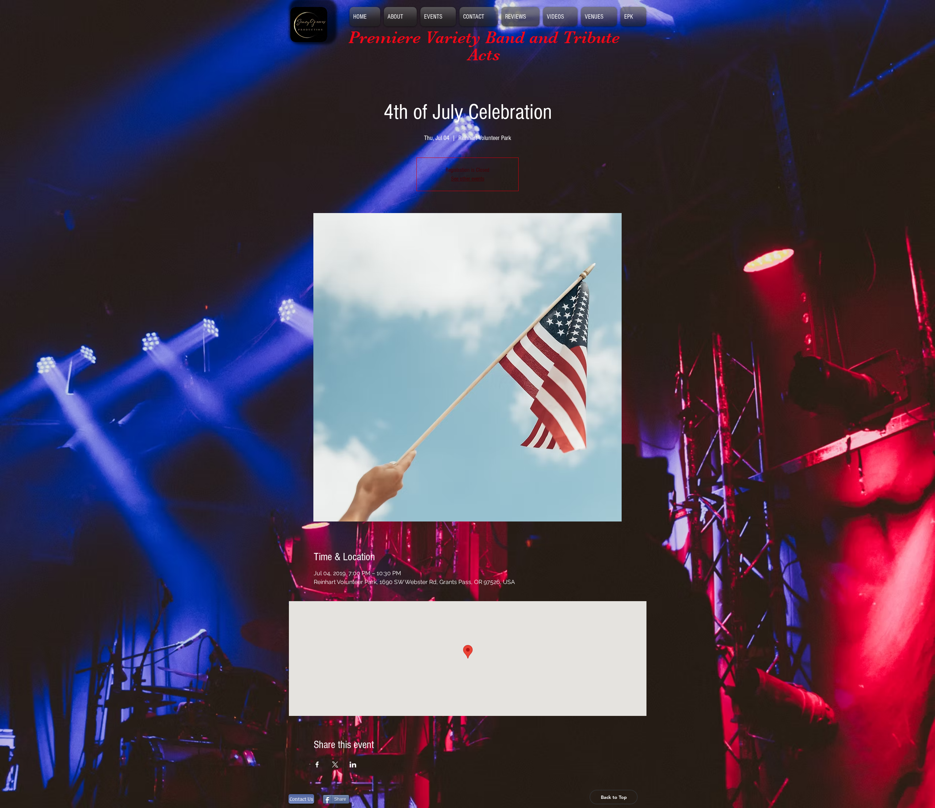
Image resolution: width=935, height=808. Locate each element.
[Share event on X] (335, 764)
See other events (467, 178)
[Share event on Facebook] (317, 764)
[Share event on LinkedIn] (353, 764)
